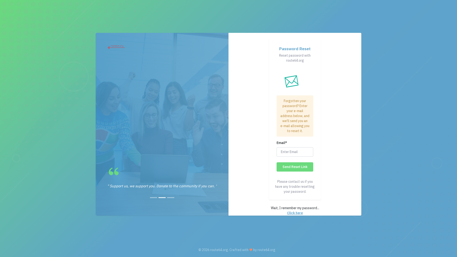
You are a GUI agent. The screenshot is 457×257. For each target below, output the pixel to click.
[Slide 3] (170, 197)
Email (282, 143)
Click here (295, 213)
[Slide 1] (153, 197)
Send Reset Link (295, 167)
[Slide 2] (162, 197)
